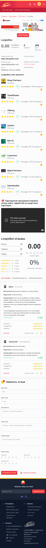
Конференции (10, 506)
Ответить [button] (7, 333)
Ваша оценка (5, 451)
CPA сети (21, 16)
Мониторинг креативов (34, 506)
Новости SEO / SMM (12, 512)
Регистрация (23, 35)
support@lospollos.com (10, 64)
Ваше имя (4, 388)
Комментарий (5, 435)
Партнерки (12, 16)
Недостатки (4, 421)
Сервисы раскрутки (33, 509)
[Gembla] (6, 5)
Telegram (11, 537)
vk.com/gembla (13, 535)
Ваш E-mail (4, 397)
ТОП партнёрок (7, 10)
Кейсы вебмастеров (12, 509)
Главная (4, 16)
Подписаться (38, 491)
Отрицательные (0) (35, 278)
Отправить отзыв (9, 472)
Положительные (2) (19, 278)
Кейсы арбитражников (22, 10)
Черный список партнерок (10, 516)
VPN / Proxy (31, 512)
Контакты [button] (8, 523)
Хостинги (30, 515)
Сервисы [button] (30, 503)
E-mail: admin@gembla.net (13, 526)
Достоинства (5, 407)
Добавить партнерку (12, 529)
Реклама (8, 540)
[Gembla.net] (34, 524)
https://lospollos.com (10, 59)
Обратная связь (11, 532)
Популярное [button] (9, 503)
